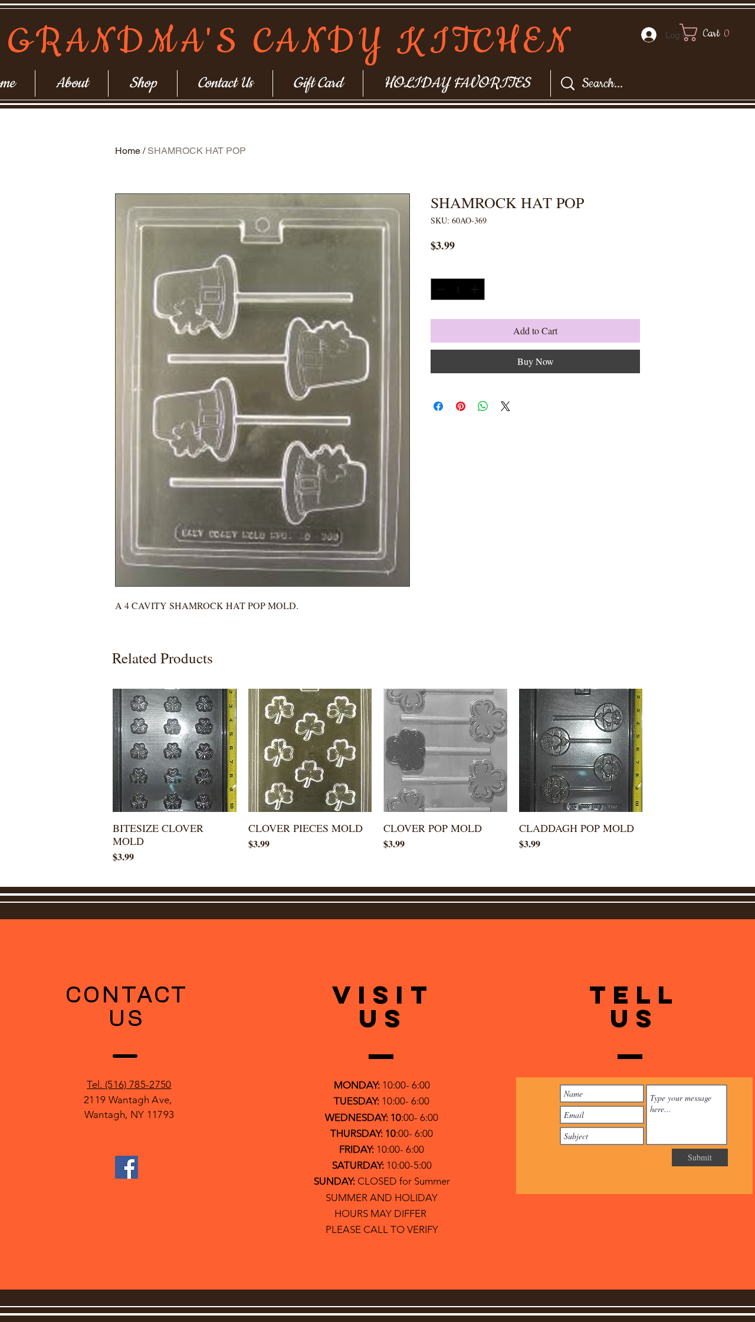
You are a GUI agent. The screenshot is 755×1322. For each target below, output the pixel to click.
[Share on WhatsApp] (483, 406)
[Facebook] (126, 1167)
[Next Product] (659, 750)
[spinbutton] (457, 289)
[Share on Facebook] (438, 406)
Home (127, 150)
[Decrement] (439, 289)
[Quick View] (175, 751)
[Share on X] (505, 406)
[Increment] (475, 289)
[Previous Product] (95, 750)
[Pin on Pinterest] (461, 406)
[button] (716, 32)
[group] (377, 783)
